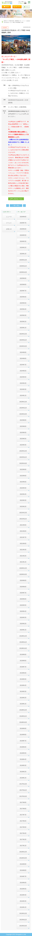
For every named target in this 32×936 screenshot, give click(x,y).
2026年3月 (23, 241)
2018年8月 (23, 734)
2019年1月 (23, 703)
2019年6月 (23, 673)
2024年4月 (23, 383)
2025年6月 (23, 297)
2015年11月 (23, 919)
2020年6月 (23, 599)
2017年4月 (23, 833)
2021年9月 (23, 525)
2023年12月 (23, 401)
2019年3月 (23, 691)
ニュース (9, 216)
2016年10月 (23, 858)
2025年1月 (23, 327)
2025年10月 (23, 272)
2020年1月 (23, 630)
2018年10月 (23, 722)
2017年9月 (23, 802)
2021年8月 (23, 531)
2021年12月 (23, 512)
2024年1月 (23, 395)
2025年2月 (23, 321)
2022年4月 (23, 494)
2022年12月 (23, 451)
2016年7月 (23, 876)
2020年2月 (23, 623)
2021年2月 (23, 556)
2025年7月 (23, 290)
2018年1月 (23, 778)
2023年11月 (23, 408)
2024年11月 (23, 340)
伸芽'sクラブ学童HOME (9, 20)
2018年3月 (23, 765)
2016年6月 (23, 882)
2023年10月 (23, 414)
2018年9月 (23, 728)
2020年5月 (23, 605)
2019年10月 (23, 648)
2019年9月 (23, 654)
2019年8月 (23, 660)
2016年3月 (23, 901)
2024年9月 (23, 352)
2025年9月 (23, 278)
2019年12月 (23, 636)
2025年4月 (23, 309)
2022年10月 (23, 463)
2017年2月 (23, 839)
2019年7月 (23, 667)
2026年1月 (23, 253)
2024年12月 (23, 334)
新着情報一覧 (18, 20)
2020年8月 (23, 586)
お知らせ (9, 229)
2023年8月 (23, 426)
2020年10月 (23, 574)
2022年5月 (23, 488)
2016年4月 (23, 895)
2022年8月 (23, 475)
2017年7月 (23, 814)
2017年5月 (23, 827)
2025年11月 (23, 266)
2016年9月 (23, 864)
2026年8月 (23, 216)
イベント (23, 20)
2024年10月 (23, 346)
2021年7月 (23, 537)
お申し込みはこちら (16, 199)
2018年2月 (23, 771)
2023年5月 (23, 438)
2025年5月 (23, 303)
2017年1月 (23, 845)
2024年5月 (23, 377)
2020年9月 (23, 580)
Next (24, 205)
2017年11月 (23, 790)
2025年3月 (23, 315)
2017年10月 (23, 796)
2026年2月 (23, 247)
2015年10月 (23, 925)
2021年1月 (23, 562)
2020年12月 (23, 568)
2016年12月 (23, 851)
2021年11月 (23, 519)
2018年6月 (23, 747)
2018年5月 (23, 753)
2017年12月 (23, 784)
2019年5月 (23, 679)
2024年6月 (23, 371)
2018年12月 (23, 710)
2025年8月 (23, 284)
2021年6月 (23, 543)
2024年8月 (23, 358)
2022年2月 (23, 506)
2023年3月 (23, 445)
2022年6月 (23, 481)
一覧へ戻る (16, 205)
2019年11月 (23, 642)
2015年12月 (23, 913)
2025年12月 (23, 260)
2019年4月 (23, 685)
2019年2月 (23, 697)
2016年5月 (23, 889)
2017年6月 (23, 821)
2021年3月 (23, 549)
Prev (7, 205)
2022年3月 (23, 500)
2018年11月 (23, 716)
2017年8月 (23, 808)
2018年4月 (23, 759)
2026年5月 (23, 235)
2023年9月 (23, 420)
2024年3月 (23, 389)
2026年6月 (23, 229)
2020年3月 (23, 617)
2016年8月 (23, 870)
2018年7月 (23, 740)
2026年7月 (23, 223)
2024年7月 (23, 364)
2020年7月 (23, 592)
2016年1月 (23, 907)
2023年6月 (23, 432)
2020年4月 (23, 611)
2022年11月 (23, 457)
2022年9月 (23, 469)
